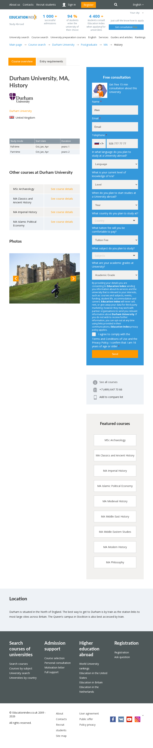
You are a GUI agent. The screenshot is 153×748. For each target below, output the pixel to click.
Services (103, 37)
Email (96, 118)
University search (19, 673)
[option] (44, 278)
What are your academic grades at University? (113, 264)
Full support (51, 672)
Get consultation (126, 27)
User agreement (89, 713)
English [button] (137, 4)
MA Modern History (115, 547)
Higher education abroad (89, 649)
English (92, 37)
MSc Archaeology (115, 440)
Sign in (72, 4)
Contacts (28, 4)
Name (97, 101)
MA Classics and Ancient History (115, 455)
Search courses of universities (21, 649)
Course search (37, 44)
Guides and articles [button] (122, 37)
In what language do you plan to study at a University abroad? (111, 153)
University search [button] (19, 37)
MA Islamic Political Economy (115, 486)
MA (106, 44)
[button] (143, 12)
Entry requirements (51, 61)
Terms (96, 339)
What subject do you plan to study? (113, 248)
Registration (126, 643)
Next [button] (73, 278)
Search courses (18, 664)
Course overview (22, 61)
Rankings (140, 37)
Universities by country (23, 677)
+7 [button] (101, 143)
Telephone (99, 135)
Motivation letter (54, 667)
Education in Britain (91, 682)
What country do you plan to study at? (115, 213)
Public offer (86, 719)
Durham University (63, 44)
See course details (62, 189)
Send (115, 353)
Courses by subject (20, 668)
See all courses (108, 382)
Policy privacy (87, 724)
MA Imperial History (115, 470)
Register (88, 5)
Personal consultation (57, 663)
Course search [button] (40, 37)
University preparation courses (68, 37)
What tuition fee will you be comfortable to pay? (108, 229)
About (59, 713)
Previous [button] (16, 278)
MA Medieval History (114, 501)
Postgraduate (89, 44)
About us (14, 4)
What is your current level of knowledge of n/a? (109, 174)
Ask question (122, 657)
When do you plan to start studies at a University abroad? (114, 194)
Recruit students (46, 4)
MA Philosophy (115, 562)
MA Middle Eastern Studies (115, 531)
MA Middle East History (115, 516)
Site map (61, 736)
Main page (15, 44)
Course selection (54, 658)
